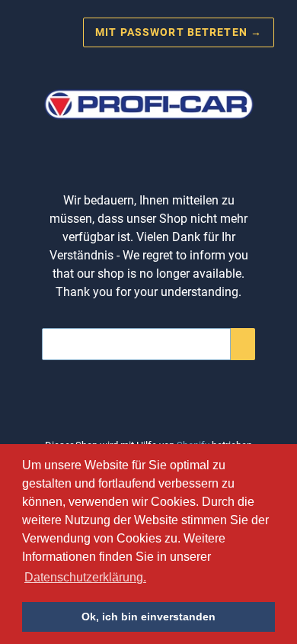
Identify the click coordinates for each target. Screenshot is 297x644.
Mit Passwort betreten (178, 32)
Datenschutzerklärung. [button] (85, 577)
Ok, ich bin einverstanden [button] (148, 616)
